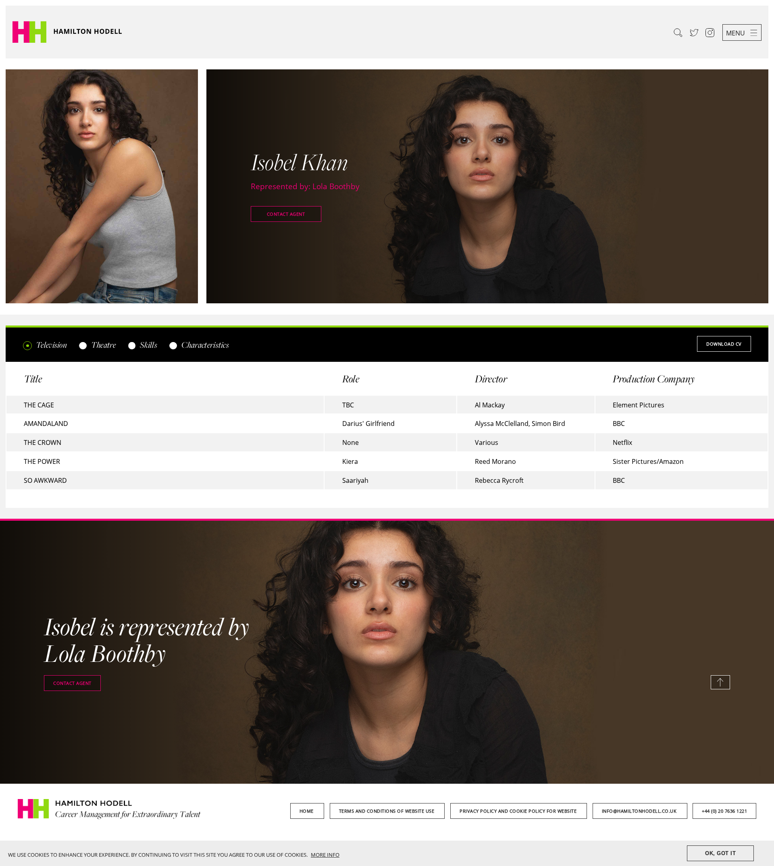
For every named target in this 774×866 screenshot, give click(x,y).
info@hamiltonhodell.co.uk (640, 811)
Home (307, 811)
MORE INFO (325, 854)
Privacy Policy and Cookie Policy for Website (519, 811)
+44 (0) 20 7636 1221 (724, 811)
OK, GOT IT (720, 853)
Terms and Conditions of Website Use (387, 811)
